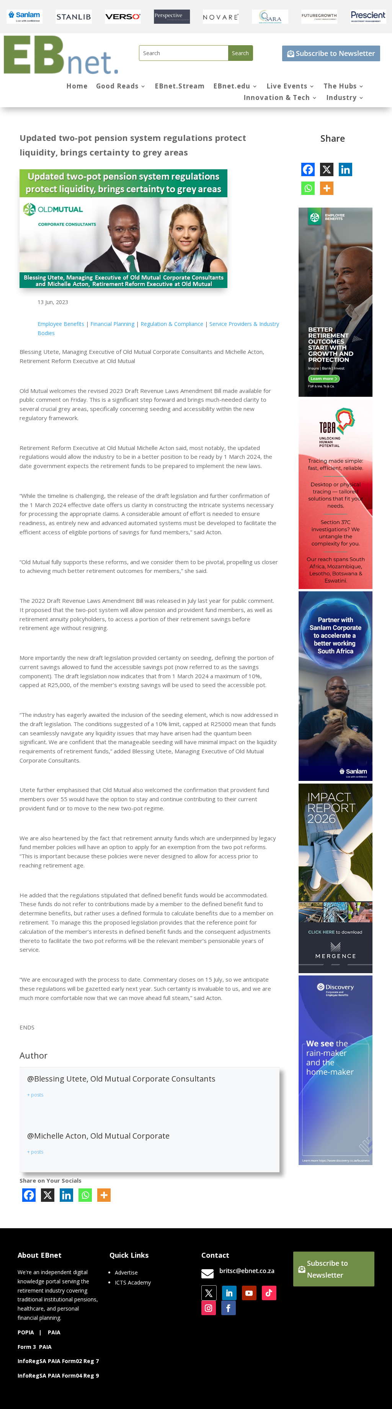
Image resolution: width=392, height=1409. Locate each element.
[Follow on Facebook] (228, 1308)
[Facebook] (29, 1195)
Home (77, 86)
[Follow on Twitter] (209, 1293)
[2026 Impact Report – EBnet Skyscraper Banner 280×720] (335, 971)
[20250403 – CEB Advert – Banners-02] (335, 1163)
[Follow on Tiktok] (269, 1293)
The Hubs (340, 86)
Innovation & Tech (276, 98)
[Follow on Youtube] (249, 1293)
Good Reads (117, 86)
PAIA (54, 1332)
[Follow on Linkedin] (229, 1293)
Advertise (126, 1272)
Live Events (286, 86)
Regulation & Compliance (171, 323)
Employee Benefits (61, 323)
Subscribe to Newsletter (335, 53)
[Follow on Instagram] (208, 1308)
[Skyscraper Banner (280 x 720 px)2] (335, 587)
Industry (341, 98)
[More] (104, 1195)
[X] (47, 1195)
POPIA (26, 1332)
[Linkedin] (66, 1195)
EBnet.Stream (180, 86)
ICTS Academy (133, 1282)
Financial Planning (112, 323)
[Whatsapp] (85, 1195)
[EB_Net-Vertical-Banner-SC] (335, 778)
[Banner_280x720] (335, 394)
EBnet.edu (231, 86)
